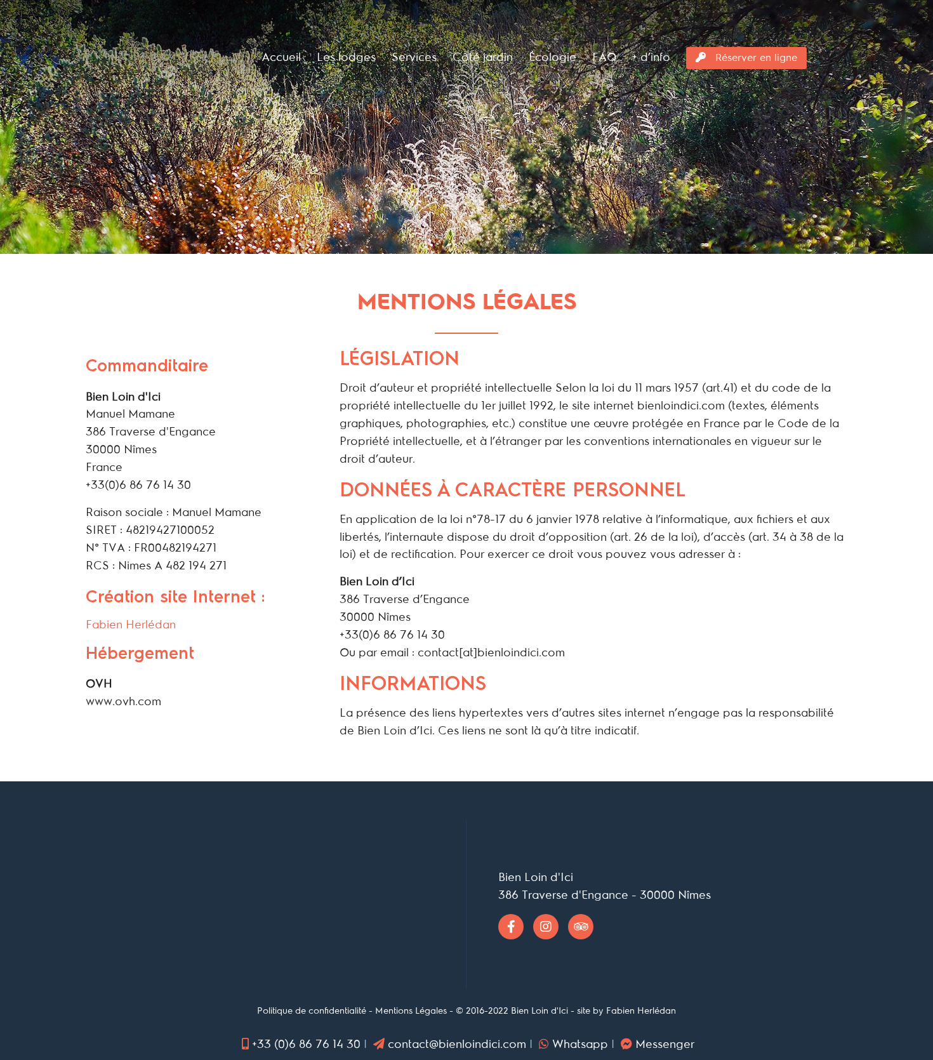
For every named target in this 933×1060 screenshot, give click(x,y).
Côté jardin (483, 57)
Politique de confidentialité (311, 1011)
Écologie (552, 57)
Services (414, 57)
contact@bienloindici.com (457, 1044)
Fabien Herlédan (131, 624)
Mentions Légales (411, 1011)
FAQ (604, 57)
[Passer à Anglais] (830, 58)
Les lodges (346, 57)
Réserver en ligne (754, 58)
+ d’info (651, 57)
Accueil (281, 57)
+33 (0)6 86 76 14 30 (306, 1044)
